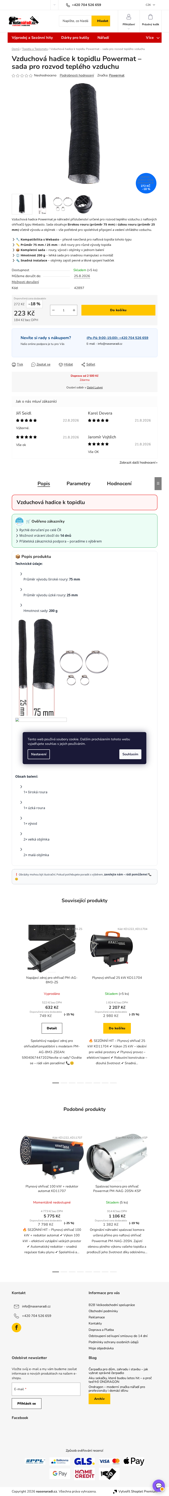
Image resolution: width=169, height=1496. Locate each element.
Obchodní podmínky (103, 1311)
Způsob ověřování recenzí (84, 1450)
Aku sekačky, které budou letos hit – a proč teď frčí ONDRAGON (120, 1380)
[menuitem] (32, 37)
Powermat (116, 75)
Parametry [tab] (78, 483)
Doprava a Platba (101, 1330)
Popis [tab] (44, 483)
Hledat (102, 21)
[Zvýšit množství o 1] (74, 310)
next (154, 1002)
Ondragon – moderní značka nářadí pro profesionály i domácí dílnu (117, 1388)
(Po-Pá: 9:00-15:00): (117, 338)
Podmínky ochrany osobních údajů (113, 1342)
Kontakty (95, 1323)
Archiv (99, 1399)
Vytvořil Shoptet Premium (138, 1491)
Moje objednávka (101, 1348)
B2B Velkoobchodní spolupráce (112, 1305)
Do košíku (118, 310)
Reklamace (97, 1317)
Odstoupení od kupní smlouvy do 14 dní (118, 1336)
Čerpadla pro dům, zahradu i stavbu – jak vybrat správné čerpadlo (118, 1371)
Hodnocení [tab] (119, 483)
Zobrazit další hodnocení (137, 462)
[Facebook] (16, 1327)
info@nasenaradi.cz (110, 344)
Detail (52, 1028)
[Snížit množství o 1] (53, 310)
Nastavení (38, 754)
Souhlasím (130, 754)
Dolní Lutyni (95, 387)
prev (15, 1002)
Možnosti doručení (25, 282)
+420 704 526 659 (36, 1316)
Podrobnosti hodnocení (77, 75)
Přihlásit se (26, 1403)
